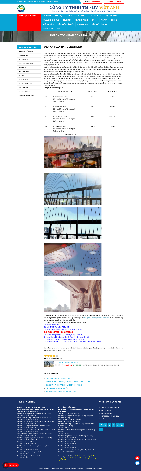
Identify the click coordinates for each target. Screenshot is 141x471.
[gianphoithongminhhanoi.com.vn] (101, 425)
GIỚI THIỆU (59, 16)
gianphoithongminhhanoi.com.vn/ (98, 318)
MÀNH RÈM (67, 20)
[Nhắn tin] (137, 458)
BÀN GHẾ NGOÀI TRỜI (65, 24)
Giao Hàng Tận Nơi (106, 413)
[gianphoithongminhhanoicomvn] (118, 425)
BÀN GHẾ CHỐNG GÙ (99, 24)
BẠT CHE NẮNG (112, 16)
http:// (85, 318)
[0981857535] (137, 463)
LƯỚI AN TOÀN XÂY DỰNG (52, 29)
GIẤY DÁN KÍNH (82, 24)
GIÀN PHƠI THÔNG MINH (76, 16)
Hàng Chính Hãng (106, 410)
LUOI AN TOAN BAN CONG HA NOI (63, 46)
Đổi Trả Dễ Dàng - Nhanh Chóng (110, 416)
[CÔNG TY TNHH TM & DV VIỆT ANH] (21, 8)
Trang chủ (47, 16)
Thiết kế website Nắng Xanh (93, 468)
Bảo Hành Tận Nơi (106, 419)
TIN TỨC (104, 20)
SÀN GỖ (94, 20)
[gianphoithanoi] (109, 425)
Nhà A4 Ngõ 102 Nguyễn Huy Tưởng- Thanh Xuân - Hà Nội (41, 1)
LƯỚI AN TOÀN (95, 16)
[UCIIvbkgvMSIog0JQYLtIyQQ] (105, 425)
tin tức (69, 39)
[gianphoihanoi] (122, 425)
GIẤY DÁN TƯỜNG (81, 20)
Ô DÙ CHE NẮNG (48, 24)
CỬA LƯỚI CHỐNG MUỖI (51, 20)
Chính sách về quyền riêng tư (110, 407)
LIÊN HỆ (114, 20)
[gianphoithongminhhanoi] (101, 429)
